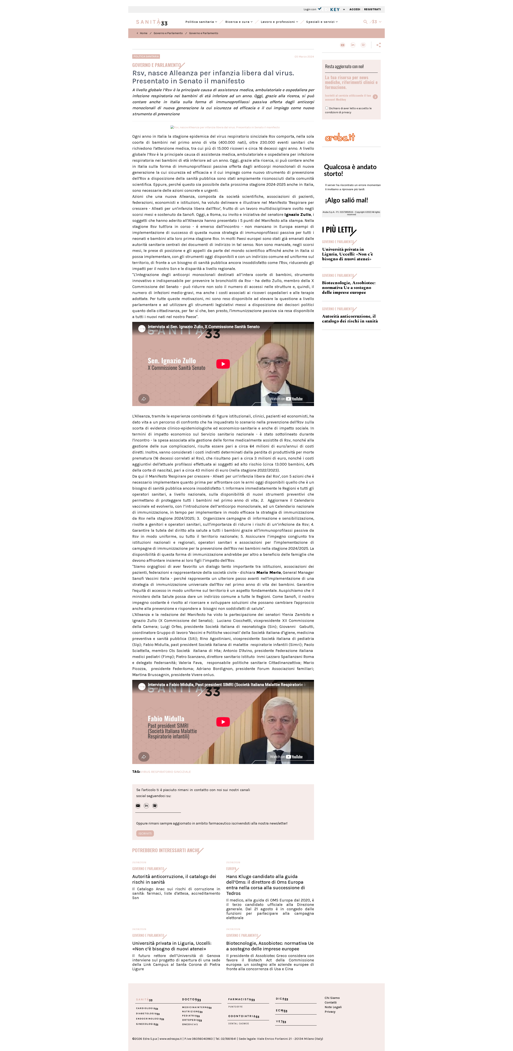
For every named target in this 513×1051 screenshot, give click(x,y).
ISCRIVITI (145, 833)
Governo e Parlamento (168, 33)
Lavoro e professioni (278, 21)
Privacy (330, 1012)
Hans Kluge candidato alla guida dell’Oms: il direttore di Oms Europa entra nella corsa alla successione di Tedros (265, 885)
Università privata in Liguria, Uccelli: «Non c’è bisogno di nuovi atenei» (171, 946)
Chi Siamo (332, 998)
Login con (310, 9)
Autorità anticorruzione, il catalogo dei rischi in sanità (350, 318)
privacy (346, 112)
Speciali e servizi (321, 21)
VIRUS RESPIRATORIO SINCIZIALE (166, 772)
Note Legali (333, 1007)
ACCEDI (354, 9)
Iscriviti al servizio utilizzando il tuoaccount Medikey (348, 97)
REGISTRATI (372, 9)
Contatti (331, 1002)
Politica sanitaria (200, 21)
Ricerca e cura (237, 21)
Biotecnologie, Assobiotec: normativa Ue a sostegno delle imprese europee (270, 946)
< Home (142, 33)
